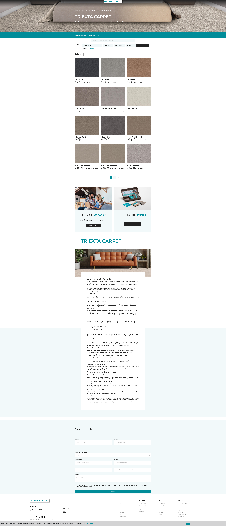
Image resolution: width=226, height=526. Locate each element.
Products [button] (7, 5)
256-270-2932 (23, 2)
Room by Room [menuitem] (181, 507)
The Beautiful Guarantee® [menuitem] (164, 510)
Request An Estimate (208, 5)
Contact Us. (97, 35)
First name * (77, 439)
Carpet (88, 10)
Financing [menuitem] (122, 518)
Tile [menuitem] (120, 514)
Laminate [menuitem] (122, 512)
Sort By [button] (87, 53)
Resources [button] (15, 5)
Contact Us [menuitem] (180, 512)
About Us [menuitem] (180, 505)
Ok (187, 523)
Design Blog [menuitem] (141, 511)
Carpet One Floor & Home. (38, 519)
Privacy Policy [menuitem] (181, 516)
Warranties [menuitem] (161, 512)
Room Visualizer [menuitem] (142, 503)
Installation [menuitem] (161, 514)
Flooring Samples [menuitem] (143, 505)
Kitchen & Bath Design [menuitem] (183, 503)
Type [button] (98, 45)
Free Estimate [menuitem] (123, 516)
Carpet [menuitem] (121, 510)
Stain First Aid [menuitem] (161, 505)
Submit (113, 491)
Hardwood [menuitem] (122, 507)
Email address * (117, 459)
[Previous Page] (107, 177)
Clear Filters (91, 48)
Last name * (116, 439)
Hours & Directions (196, 5)
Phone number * (78, 459)
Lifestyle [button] (107, 45)
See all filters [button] (142, 45)
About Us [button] (23, 5)
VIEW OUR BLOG (92, 225)
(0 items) (220, 5)
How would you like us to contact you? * (83, 452)
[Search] (134, 40)
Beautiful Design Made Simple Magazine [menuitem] (145, 508)
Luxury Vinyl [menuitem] (122, 505)
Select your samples (131, 223)
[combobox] (112, 40)
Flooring (83, 10)
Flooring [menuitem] (121, 503)
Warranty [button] (129, 45)
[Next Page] (118, 177)
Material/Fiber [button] (87, 45)
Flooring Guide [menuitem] (162, 507)
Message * (77, 474)
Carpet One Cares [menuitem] (182, 510)
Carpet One (77, 10)
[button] (216, 5)
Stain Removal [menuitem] (162, 503)
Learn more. (90, 523)
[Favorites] (218, 5)
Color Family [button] (118, 45)
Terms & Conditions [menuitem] (182, 514)
